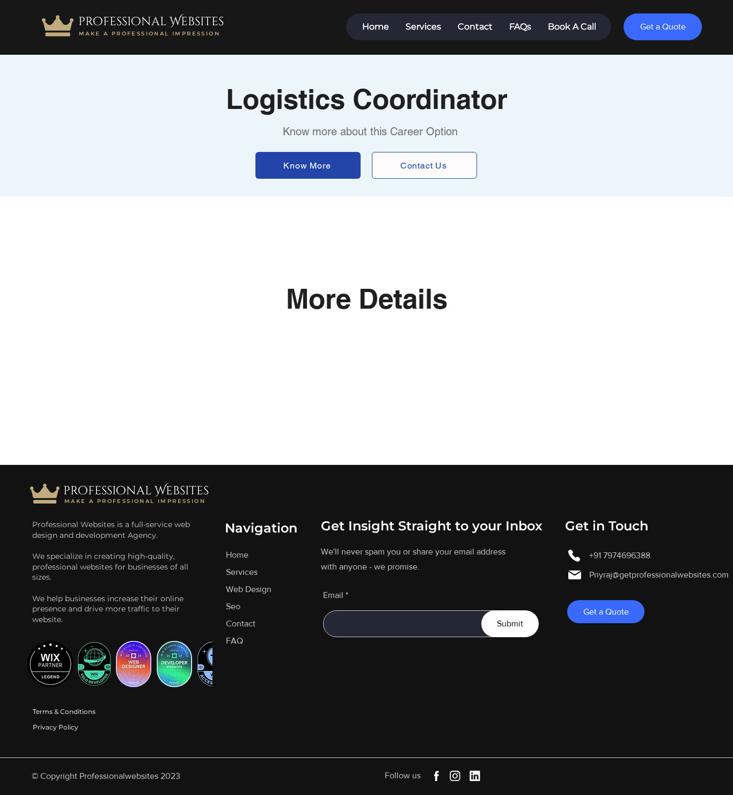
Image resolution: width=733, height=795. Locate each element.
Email (333, 595)
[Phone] (574, 556)
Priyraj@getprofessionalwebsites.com (659, 574)
